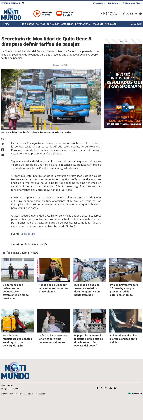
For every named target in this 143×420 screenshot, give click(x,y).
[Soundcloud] (136, 13)
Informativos (98, 3)
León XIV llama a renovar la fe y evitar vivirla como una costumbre (54, 339)
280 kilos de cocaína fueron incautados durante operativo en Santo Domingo (87, 290)
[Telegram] (4, 155)
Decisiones (114, 3)
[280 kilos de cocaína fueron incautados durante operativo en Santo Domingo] (89, 270)
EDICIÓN (11, 3)
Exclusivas (28, 24)
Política (40, 24)
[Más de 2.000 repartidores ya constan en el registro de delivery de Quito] (17, 321)
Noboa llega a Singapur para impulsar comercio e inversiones (53, 288)
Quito (35, 244)
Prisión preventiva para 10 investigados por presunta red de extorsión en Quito (124, 290)
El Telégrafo (28, 233)
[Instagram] (132, 13)
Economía (98, 24)
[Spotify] (140, 13)
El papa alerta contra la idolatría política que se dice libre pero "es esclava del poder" (88, 340)
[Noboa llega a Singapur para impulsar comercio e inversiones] (53, 270)
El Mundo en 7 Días (132, 3)
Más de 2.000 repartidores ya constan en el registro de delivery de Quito (17, 340)
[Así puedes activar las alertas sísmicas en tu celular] (125, 321)
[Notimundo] (14, 14)
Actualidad (53, 24)
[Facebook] (124, 13)
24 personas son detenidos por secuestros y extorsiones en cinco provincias (16, 291)
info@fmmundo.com (9, 388)
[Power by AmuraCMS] (135, 393)
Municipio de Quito (21, 244)
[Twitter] (128, 13)
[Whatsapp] (4, 139)
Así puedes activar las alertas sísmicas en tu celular (123, 339)
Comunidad (67, 24)
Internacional (83, 24)
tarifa (44, 244)
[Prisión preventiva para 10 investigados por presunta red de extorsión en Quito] (125, 270)
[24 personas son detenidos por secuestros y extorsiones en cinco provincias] (17, 270)
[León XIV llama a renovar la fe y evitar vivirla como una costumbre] (53, 321)
